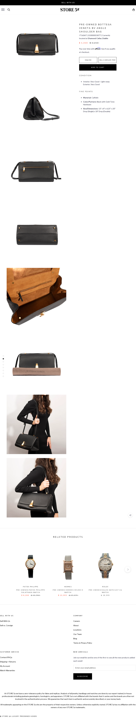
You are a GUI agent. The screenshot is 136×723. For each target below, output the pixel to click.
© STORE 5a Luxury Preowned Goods (18, 716)
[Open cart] (134, 10)
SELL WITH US (68, 3)
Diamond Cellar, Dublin (98, 38)
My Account (5, 666)
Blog (75, 638)
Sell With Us (5, 621)
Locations (77, 630)
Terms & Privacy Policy (82, 643)
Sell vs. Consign (6, 625)
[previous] (8, 569)
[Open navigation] (3, 9)
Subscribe (82, 676)
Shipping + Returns (8, 662)
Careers (76, 621)
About (76, 625)
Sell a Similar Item (107, 60)
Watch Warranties (7, 670)
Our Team (77, 634)
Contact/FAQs (6, 657)
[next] (128, 569)
